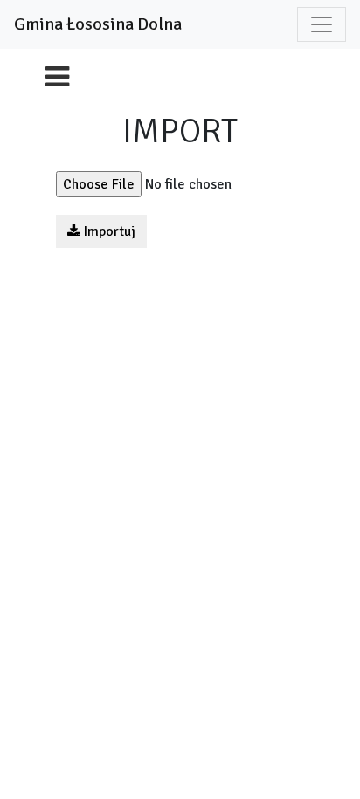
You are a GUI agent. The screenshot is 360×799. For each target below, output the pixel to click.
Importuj (107, 231)
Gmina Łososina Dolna (98, 24)
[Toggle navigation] (321, 24)
